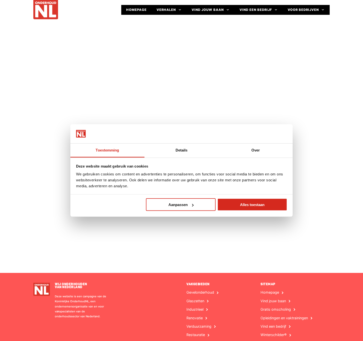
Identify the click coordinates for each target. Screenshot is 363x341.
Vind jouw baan (208, 10)
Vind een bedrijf (256, 10)
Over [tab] (255, 150)
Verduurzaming (198, 326)
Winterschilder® (274, 335)
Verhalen (166, 10)
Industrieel (194, 309)
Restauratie (195, 335)
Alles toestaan (252, 205)
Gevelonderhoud (200, 292)
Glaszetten (195, 301)
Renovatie (194, 318)
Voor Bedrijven (303, 10)
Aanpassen (178, 205)
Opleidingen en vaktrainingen (284, 318)
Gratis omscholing (276, 309)
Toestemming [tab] (107, 150)
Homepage (136, 10)
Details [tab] (182, 150)
